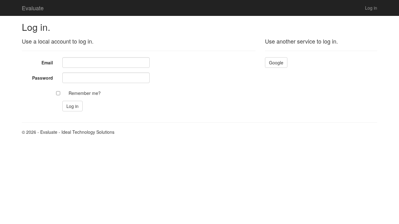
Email (47, 62)
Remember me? (85, 93)
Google (276, 62)
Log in (371, 8)
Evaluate (33, 8)
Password (42, 78)
